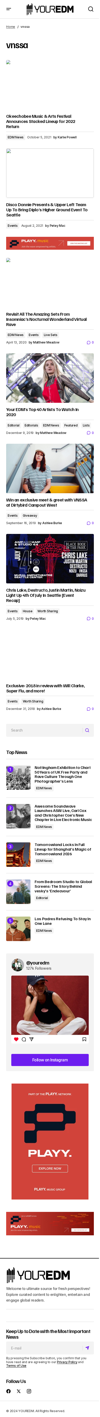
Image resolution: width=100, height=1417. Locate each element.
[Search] (88, 730)
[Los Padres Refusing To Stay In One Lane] (18, 929)
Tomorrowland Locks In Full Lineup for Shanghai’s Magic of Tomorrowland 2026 (63, 849)
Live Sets (50, 335)
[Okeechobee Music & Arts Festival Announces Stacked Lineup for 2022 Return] (50, 85)
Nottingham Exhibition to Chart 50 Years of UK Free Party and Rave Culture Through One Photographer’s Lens (63, 774)
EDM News (16, 137)
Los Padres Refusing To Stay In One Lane (63, 921)
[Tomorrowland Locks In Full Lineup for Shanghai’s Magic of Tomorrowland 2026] (18, 854)
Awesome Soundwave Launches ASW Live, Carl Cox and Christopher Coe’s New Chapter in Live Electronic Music (63, 813)
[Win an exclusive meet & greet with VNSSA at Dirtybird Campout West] (50, 468)
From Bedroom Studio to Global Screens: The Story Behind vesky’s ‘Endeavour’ (63, 886)
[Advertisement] (50, 1142)
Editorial (13, 425)
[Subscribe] (88, 1348)
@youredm (37, 962)
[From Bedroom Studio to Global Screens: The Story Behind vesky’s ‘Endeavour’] (18, 891)
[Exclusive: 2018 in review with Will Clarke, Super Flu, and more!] (50, 654)
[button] (9, 9)
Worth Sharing (47, 611)
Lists (86, 425)
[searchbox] (44, 730)
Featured (71, 425)
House (28, 611)
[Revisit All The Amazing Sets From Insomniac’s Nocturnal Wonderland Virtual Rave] (50, 282)
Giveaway (30, 515)
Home (10, 27)
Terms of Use (16, 1366)
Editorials (31, 425)
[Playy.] (50, 1224)
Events (13, 226)
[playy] (50, 243)
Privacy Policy (67, 1362)
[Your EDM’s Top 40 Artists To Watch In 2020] (50, 378)
